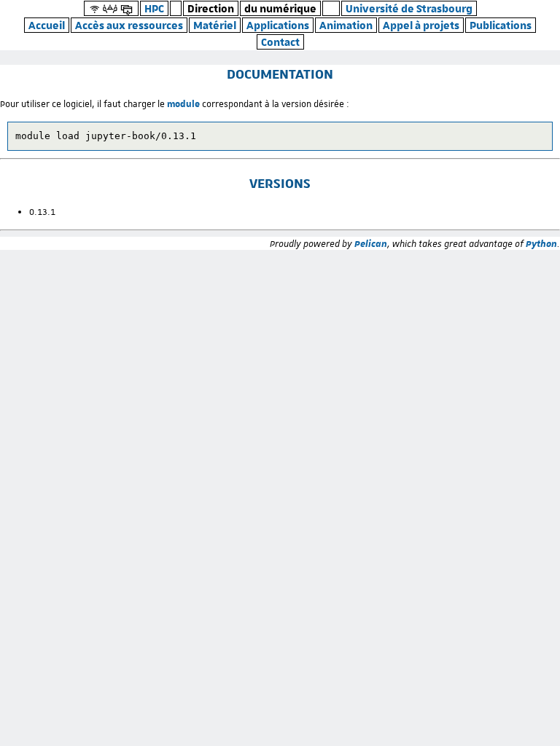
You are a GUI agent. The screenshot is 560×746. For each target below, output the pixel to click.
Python (541, 243)
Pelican (370, 243)
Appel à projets (421, 25)
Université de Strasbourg (409, 8)
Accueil (46, 25)
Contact (280, 42)
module (183, 103)
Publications (501, 25)
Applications (277, 25)
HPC (154, 8)
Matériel (214, 25)
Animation (346, 25)
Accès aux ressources (129, 25)
